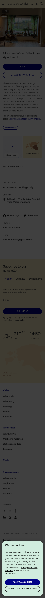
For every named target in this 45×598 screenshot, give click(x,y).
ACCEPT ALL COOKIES (22, 582)
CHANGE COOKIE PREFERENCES (22, 589)
